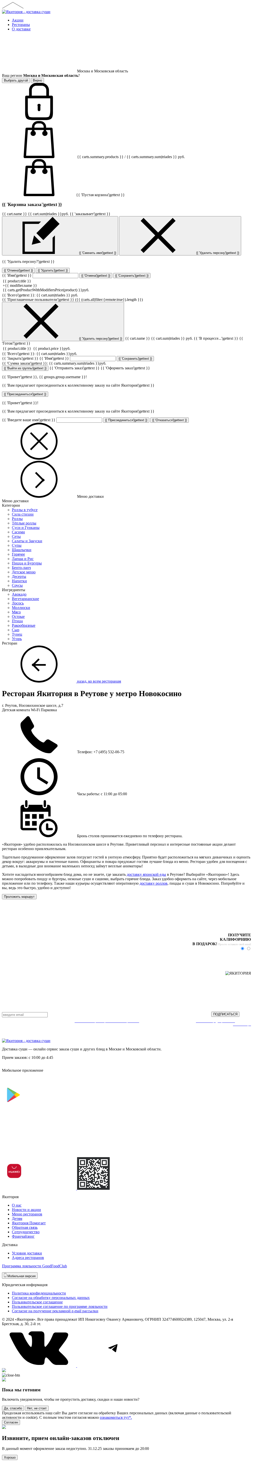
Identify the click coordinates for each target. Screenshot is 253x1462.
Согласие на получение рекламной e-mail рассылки (55, 1311)
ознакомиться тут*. (116, 1417)
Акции (17, 20)
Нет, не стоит (37, 1408)
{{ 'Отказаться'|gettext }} (169, 420)
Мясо (16, 612)
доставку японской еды (146, 874)
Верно (37, 80)
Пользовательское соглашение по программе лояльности (59, 1306)
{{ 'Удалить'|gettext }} (53, 270)
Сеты (16, 536)
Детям (17, 1218)
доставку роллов (154, 883)
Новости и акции (26, 1210)
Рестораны (21, 24)
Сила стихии (23, 514)
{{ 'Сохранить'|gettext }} (131, 275)
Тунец (17, 634)
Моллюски (21, 608)
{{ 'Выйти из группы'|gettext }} (25, 368)
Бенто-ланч (21, 567)
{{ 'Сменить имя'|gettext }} (97, 253)
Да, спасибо (13, 1408)
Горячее (18, 554)
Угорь (17, 639)
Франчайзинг (23, 1236)
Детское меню (24, 572)
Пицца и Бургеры (27, 563)
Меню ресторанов (27, 1214)
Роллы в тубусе (25, 510)
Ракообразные (23, 625)
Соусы (17, 585)
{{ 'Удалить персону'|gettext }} (217, 253)
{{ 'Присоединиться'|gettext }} (25, 394)
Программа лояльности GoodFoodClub (34, 1266)
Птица (17, 621)
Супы (16, 545)
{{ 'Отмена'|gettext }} (18, 270)
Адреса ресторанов (28, 1257)
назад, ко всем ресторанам (98, 681)
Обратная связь (25, 1227)
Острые (18, 616)
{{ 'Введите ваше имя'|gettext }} (28, 420)
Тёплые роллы (24, 523)
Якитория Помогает (29, 1223)
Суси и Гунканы (26, 527)
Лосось (18, 603)
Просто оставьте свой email (234, 944)
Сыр (15, 630)
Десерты (19, 576)
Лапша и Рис (23, 559)
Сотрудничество (26, 1232)
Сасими (18, 532)
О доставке (21, 29)
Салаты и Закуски (27, 541)
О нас (16, 1205)
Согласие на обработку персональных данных (51, 1297)
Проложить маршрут (19, 896)
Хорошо (10, 1457)
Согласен (11, 1422)
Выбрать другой (16, 80)
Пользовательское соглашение (37, 1302)
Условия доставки (27, 1253)
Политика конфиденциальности (39, 1293)
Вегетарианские (25, 599)
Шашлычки (21, 550)
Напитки (19, 581)
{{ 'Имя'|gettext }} (17, 275)
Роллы (17, 519)
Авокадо (19, 594)
